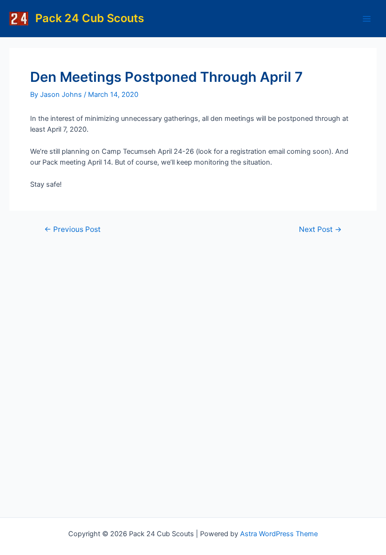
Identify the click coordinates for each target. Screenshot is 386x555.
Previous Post (72, 229)
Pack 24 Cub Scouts (89, 18)
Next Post (320, 229)
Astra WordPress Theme (279, 534)
